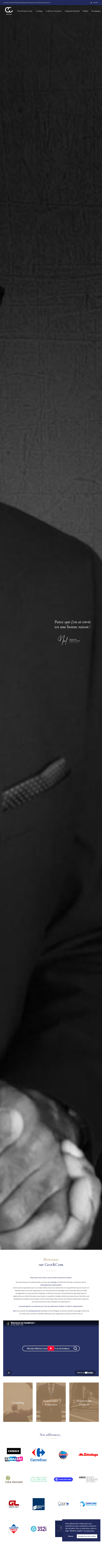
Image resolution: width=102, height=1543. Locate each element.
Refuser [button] (70, 1536)
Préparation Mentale (72, 11)
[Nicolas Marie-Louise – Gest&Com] (9, 11)
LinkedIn (95, 2)
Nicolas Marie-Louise (24, 11)
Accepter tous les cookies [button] (87, 1536)
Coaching (39, 11)
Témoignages (96, 11)
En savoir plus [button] (89, 1531)
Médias (85, 11)
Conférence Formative (54, 11)
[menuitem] (95, 2)
